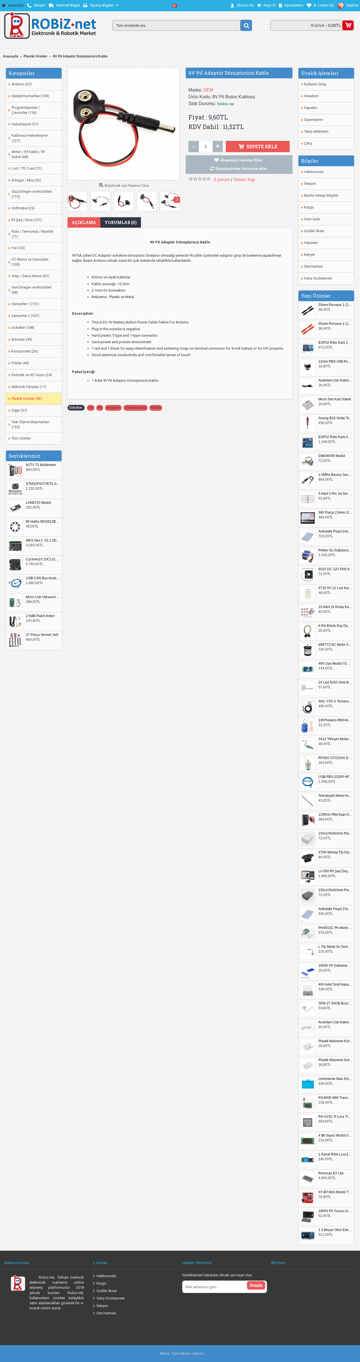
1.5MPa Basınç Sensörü (335, 475)
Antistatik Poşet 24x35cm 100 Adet (335, 531)
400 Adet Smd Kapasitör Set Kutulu (335, 984)
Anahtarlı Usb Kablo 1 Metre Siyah (335, 380)
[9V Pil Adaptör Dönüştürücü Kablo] (124, 124)
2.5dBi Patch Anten (40, 616)
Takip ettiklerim (316, 131)
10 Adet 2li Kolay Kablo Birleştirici (335, 607)
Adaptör (113, 407)
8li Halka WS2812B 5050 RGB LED (43, 521)
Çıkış (308, 143)
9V (91, 407)
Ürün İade (312, 219)
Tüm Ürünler (21, 438)
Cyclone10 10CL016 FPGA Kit (43, 559)
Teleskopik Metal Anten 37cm (335, 796)
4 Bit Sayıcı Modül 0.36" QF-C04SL (335, 1135)
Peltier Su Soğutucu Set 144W (335, 550)
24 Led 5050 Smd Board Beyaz (335, 682)
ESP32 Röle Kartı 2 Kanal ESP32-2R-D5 (335, 343)
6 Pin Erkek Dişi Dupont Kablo (335, 626)
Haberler (311, 243)
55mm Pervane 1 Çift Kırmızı (335, 324)
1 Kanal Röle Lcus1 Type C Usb (335, 1154)
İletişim (310, 183)
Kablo (156, 407)
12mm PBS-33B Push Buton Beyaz (335, 361)
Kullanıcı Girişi (315, 84)
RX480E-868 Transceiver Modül (335, 1098)
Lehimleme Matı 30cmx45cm (335, 1079)
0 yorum (222, 179)
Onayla (256, 1285)
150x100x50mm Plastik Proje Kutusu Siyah (335, 890)
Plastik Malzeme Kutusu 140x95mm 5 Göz (335, 1041)
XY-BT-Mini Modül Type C (335, 1192)
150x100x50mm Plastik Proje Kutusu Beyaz (335, 833)
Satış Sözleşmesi (318, 278)
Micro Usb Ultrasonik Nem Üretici (43, 597)
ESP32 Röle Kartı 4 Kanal (335, 437)
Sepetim (311, 108)
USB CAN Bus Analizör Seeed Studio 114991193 (43, 578)
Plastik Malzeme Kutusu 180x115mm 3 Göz (335, 1060)
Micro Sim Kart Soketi (334, 399)
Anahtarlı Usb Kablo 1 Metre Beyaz (335, 1022)
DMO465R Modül (331, 456)
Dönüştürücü (135, 407)
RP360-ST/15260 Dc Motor (335, 758)
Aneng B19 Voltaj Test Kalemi (335, 418)
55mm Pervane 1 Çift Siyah (335, 305)
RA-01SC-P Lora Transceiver (335, 1117)
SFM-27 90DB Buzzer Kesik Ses (335, 1003)
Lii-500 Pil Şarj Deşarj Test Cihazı (335, 871)
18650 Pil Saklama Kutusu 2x (335, 966)
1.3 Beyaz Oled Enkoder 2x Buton (335, 1230)
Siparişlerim (313, 119)
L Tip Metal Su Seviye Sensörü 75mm (335, 947)
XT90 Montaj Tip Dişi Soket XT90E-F (335, 852)
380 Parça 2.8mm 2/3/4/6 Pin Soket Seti (335, 512)
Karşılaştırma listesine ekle (241, 168)
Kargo (309, 207)
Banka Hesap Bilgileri (321, 195)
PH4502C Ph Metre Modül (335, 928)
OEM (208, 90)
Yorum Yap (244, 179)
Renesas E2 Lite (331, 1173)
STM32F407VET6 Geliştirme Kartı (43, 484)
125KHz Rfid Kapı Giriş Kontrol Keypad (335, 815)
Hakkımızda (313, 172)
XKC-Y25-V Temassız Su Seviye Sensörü (335, 701)
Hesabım (311, 96)
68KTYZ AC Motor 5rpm (335, 645)
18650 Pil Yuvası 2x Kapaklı (335, 1211)
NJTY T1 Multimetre (41, 465)
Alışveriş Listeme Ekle (241, 160)
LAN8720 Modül (38, 503)
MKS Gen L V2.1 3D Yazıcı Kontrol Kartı (43, 540)
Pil (100, 407)
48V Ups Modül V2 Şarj (335, 664)
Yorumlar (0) (121, 222)
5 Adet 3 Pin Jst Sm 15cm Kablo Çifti (335, 494)
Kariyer (309, 254)
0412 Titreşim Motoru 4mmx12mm (335, 739)
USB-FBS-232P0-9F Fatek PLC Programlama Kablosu (335, 777)
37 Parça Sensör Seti (42, 635)
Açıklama (84, 222)
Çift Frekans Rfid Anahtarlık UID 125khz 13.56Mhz (335, 720)
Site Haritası (106, 1313)
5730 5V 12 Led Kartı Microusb (335, 588)
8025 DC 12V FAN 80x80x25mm (335, 569)
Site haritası (313, 266)
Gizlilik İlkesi (314, 231)
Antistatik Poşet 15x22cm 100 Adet (335, 909)
